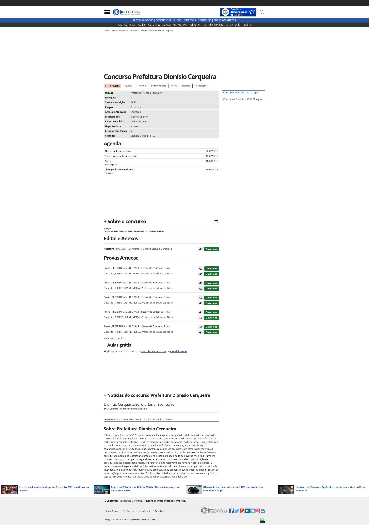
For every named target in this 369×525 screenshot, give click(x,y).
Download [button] (212, 268)
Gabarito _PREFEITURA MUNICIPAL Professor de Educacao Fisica (138, 273)
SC (236, 25)
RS (221, 25)
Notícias (185, 85)
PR (199, 25)
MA (169, 25)
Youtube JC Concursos (153, 351)
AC (125, 25)
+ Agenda (127, 85)
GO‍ (163, 25)
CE (149, 25)
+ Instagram (167, 419)
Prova (173, 85)
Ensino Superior (139, 116)
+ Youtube (154, 419)
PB (194, 25)
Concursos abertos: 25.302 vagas (241, 92)
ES (159, 25)
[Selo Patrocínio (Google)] (238, 11)
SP (240, 25)
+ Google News (140, 419)
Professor (135, 107)
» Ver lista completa (114, 338)
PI (209, 25)
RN (217, 25)
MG (185, 25)
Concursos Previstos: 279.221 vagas (242, 99)
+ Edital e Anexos (157, 85)
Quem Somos (112, 511)
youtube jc (204, 20)
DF (154, 25)
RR (231, 25)
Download (212, 249)
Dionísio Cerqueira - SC (142, 135)
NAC (120, 25)
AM (140, 25)
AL (130, 25)
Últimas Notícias (143, 20)
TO (250, 25)
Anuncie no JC (144, 511)
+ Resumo (141, 85)
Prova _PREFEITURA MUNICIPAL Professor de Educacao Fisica (137, 268)
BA (144, 25)
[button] (201, 249)
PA (190, 25)
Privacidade (160, 511)
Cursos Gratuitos (225, 20)
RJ (212, 25)
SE (245, 25)
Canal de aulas (178, 351)
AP (134, 25)
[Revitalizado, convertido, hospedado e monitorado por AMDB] (262, 520)
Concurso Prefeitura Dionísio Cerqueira (156, 30)
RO (226, 25)
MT (174, 25)
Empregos (189, 20)
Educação (135, 111)
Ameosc (134, 126)
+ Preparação (200, 85)
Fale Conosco (128, 511)
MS (179, 25)
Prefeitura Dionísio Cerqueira (146, 92)
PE (204, 25)
